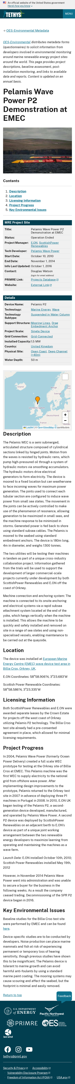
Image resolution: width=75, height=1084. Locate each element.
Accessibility (40, 1068)
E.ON (34, 242)
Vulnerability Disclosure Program (27, 1072)
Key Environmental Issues (27, 210)
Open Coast (39, 351)
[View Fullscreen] (65, 377)
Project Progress (21, 205)
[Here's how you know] (37, 4)
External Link (40, 285)
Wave (55, 309)
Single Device (40, 331)
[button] (37, 400)
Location (15, 196)
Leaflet (29, 427)
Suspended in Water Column (50, 314)
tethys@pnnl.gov (15, 1056)
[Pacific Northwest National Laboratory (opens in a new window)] (50, 1012)
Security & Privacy (14, 1068)
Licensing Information (25, 200)
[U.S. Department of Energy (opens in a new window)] (20, 1012)
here (6, 929)
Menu (69, 13)
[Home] (14, 13)
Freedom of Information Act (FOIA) (28, 1077)
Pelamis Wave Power (45, 251)
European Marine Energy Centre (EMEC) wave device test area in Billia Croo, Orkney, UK (36, 663)
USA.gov (62, 1077)
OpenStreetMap (46, 427)
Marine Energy (41, 309)
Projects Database (43, 279)
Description (17, 191)
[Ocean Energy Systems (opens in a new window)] (54, 1023)
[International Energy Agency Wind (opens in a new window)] (8, 1033)
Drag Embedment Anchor (44, 324)
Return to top (12, 995)
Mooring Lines (40, 323)
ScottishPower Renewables (45, 244)
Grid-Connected (42, 336)
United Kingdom (42, 346)
